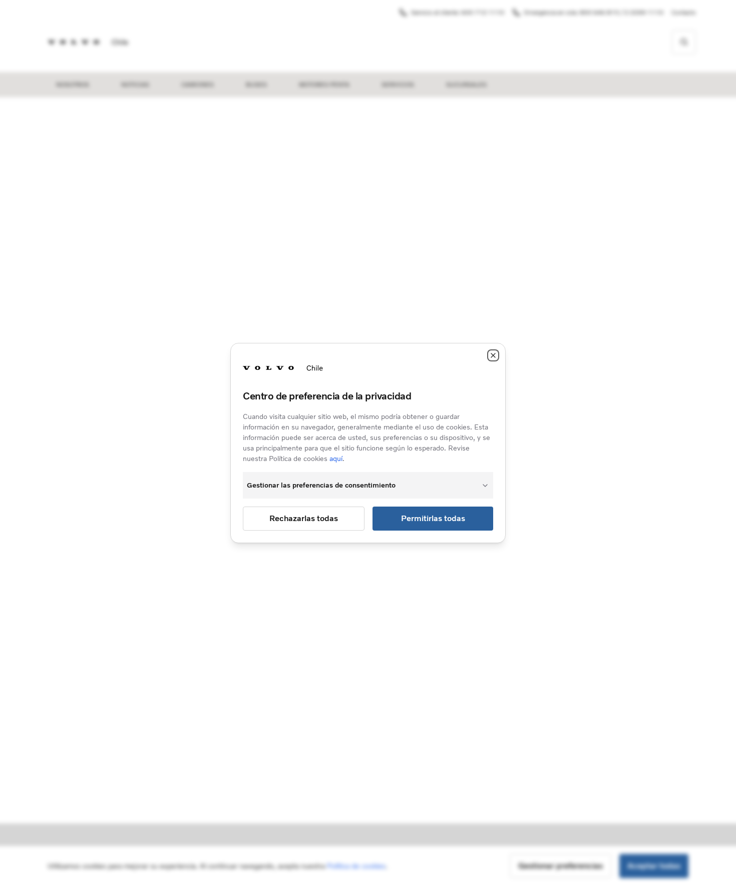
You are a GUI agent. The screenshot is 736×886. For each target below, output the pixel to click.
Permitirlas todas (433, 518)
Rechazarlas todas (303, 518)
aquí (335, 459)
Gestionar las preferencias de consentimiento (321, 485)
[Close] (493, 355)
